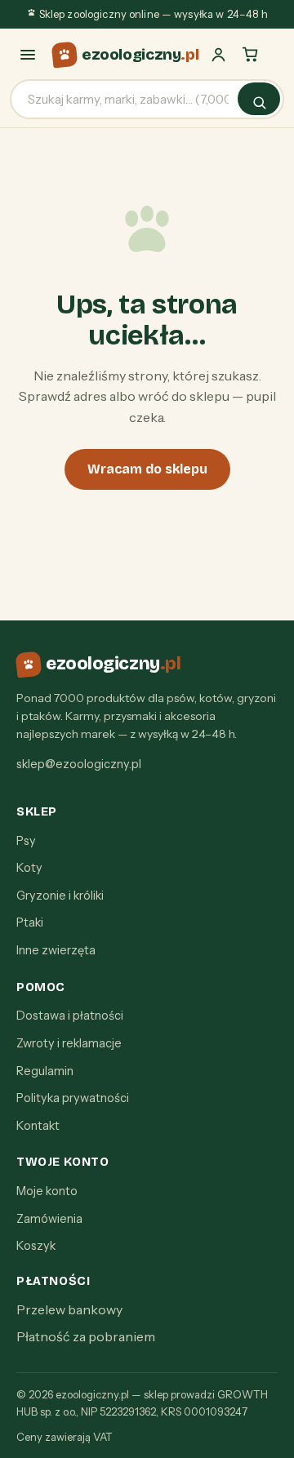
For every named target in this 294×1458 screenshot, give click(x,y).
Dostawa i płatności (69, 1015)
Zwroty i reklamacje (69, 1043)
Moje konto (47, 1191)
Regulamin (45, 1071)
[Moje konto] (218, 54)
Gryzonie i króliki (60, 895)
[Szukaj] (259, 98)
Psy (26, 840)
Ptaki (29, 922)
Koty (29, 867)
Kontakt (38, 1125)
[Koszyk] (250, 54)
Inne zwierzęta (56, 950)
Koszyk (36, 1245)
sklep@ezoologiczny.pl (78, 764)
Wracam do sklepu (147, 469)
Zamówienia (49, 1218)
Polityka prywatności (72, 1098)
